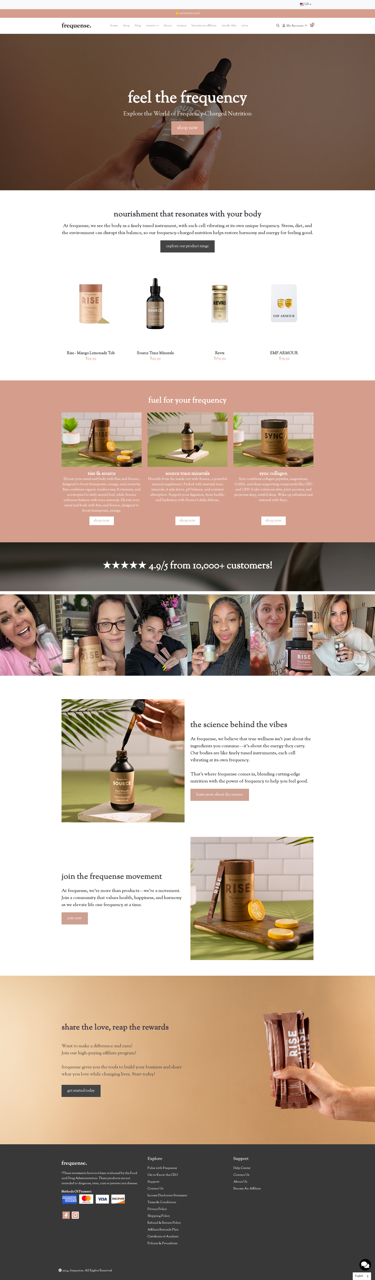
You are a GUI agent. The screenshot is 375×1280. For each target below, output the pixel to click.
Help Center (241, 1168)
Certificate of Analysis (163, 1236)
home (114, 25)
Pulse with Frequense (162, 1168)
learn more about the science (219, 795)
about (167, 25)
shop (126, 25)
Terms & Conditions (161, 1202)
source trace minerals (188, 473)
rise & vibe (228, 25)
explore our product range (187, 246)
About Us (240, 1182)
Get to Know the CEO (162, 1175)
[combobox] (305, 5)
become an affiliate (204, 25)
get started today (81, 1091)
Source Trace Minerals (155, 353)
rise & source (102, 473)
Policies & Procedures (162, 1243)
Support (153, 1182)
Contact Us (155, 1189)
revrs (244, 25)
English (359, 1276)
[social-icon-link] (66, 1215)
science (182, 25)
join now (74, 918)
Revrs (219, 353)
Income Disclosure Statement (167, 1195)
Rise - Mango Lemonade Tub (91, 353)
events (151, 25)
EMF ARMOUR (284, 353)
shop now (187, 127)
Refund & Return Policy (164, 1223)
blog (138, 25)
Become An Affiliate (247, 1189)
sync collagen (273, 473)
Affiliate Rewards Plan (163, 1230)
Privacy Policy (157, 1209)
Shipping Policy (158, 1216)
